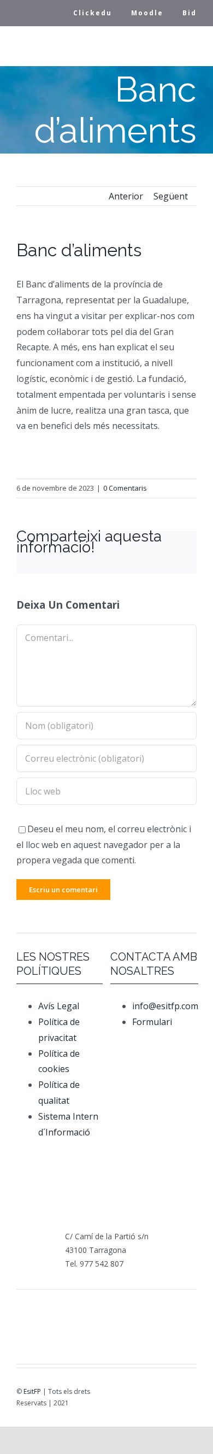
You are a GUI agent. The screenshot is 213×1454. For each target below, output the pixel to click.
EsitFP (32, 1391)
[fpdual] (60, 1307)
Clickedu (92, 12)
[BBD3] (169, 1332)
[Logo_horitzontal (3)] (91, 1309)
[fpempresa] (75, 1341)
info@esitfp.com (165, 1006)
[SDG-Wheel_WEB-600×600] (106, 1332)
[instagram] (153, 1394)
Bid (189, 12)
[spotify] (184, 1394)
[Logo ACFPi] (44, 1332)
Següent (170, 196)
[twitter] (138, 1394)
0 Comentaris (125, 488)
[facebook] (123, 1394)
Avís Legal (58, 1006)
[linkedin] (169, 1394)
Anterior (126, 196)
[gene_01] (122, 1307)
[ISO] (138, 1339)
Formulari (153, 1022)
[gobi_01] (153, 1307)
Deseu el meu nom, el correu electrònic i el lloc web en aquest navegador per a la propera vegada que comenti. (103, 845)
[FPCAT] (28, 1307)
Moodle (147, 12)
